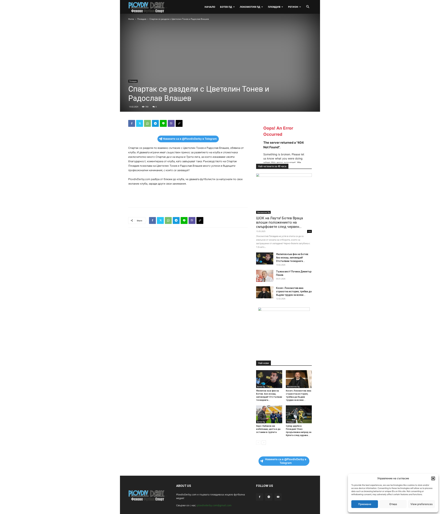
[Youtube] (278, 497)
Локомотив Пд (250, 6)
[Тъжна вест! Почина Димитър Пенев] (264, 276)
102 (309, 231)
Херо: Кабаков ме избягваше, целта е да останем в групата (268, 429)
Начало (210, 6)
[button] (433, 478)
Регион (293, 6)
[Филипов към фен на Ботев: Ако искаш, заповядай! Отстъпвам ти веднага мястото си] (264, 258)
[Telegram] (155, 123)
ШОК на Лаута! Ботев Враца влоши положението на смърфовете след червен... (279, 222)
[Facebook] (131, 123)
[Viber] (171, 123)
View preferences (421, 504)
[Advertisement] (188, 196)
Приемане (364, 504)
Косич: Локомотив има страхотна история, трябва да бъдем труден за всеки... (294, 291)
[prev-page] (258, 442)
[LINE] (163, 123)
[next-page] (264, 442)
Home (131, 19)
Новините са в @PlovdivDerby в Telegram (190, 138)
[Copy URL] (179, 123)
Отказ (393, 504)
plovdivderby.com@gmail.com (214, 505)
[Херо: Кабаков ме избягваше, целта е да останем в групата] (269, 414)
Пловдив (274, 6)
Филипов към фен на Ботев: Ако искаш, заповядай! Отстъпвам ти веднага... (292, 257)
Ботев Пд (226, 6)
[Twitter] (139, 123)
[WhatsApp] (147, 123)
